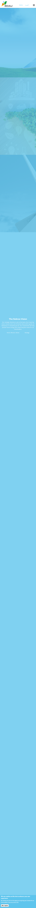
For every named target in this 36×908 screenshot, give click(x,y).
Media (21, 5)
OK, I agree (5, 905)
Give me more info (13, 902)
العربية (27, 5)
